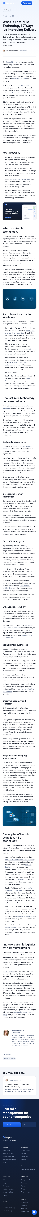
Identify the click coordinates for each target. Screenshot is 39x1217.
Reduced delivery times (14, 442)
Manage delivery (8, 1154)
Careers (24, 1183)
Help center (6, 1180)
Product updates (8, 1189)
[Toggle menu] (34, 3)
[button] (34, 1212)
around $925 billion (19, 79)
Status (5, 1195)
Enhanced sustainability (14, 607)
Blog (4, 1183)
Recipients (24, 1157)
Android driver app (9, 1208)
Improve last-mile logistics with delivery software (19, 946)
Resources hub (8, 1192)
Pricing (5, 1163)
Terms (23, 1186)
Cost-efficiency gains (13, 541)
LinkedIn (24, 1206)
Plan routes (7, 1151)
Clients (23, 1160)
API (4, 1205)
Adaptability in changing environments (15, 757)
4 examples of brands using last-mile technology (16, 838)
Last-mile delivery (9, 93)
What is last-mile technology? (13, 230)
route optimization (28, 349)
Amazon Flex (20, 879)
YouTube (24, 1209)
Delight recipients (9, 1157)
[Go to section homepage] (14, 1140)
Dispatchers (25, 1151)
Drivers (23, 1154)
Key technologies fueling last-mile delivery (18, 315)
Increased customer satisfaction (13, 495)
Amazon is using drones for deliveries (19, 860)
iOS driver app (7, 1211)
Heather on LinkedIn (21, 1045)
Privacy (23, 1189)
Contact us (25, 1212)
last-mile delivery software (20, 179)
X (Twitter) (24, 1203)
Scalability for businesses (15, 645)
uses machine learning (25, 916)
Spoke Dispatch (12, 62)
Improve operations (9, 1160)
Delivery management (28, 1169)
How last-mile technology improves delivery (18, 400)
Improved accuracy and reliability (14, 702)
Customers (6, 1186)
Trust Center (25, 1192)
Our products (26, 1180)
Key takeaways (11, 152)
